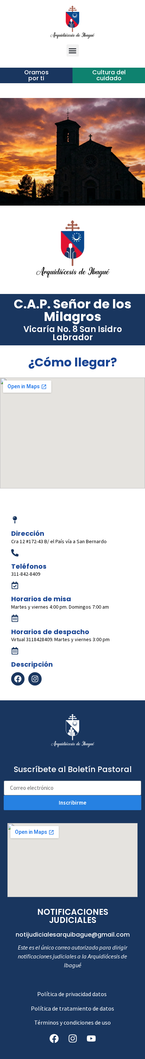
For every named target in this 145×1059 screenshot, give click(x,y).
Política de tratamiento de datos (72, 1008)
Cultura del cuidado (109, 75)
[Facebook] (18, 679)
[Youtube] (91, 1038)
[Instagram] (72, 1038)
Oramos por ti (36, 75)
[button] (73, 50)
